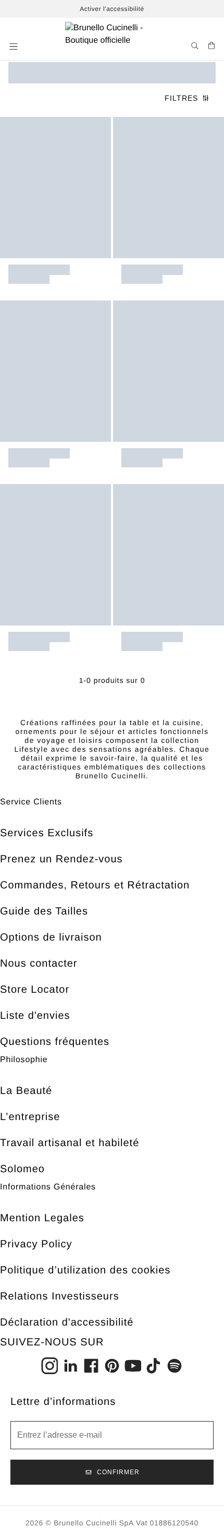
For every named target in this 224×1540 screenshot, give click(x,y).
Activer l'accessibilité (112, 9)
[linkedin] (70, 1365)
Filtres (181, 98)
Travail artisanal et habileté (69, 1143)
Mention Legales (42, 1218)
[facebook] (91, 1365)
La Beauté (26, 1091)
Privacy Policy (36, 1244)
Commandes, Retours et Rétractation (95, 885)
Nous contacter (39, 963)
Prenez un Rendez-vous (61, 859)
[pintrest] (112, 1365)
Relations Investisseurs (59, 1296)
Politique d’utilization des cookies (85, 1270)
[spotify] (174, 1365)
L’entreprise (30, 1117)
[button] (14, 46)
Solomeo (22, 1169)
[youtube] (133, 1365)
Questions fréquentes (54, 1042)
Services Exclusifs (46, 833)
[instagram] (49, 1365)
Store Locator (34, 989)
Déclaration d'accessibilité (66, 1322)
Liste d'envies (35, 1015)
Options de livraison (51, 937)
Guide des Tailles (44, 911)
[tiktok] (153, 1365)
